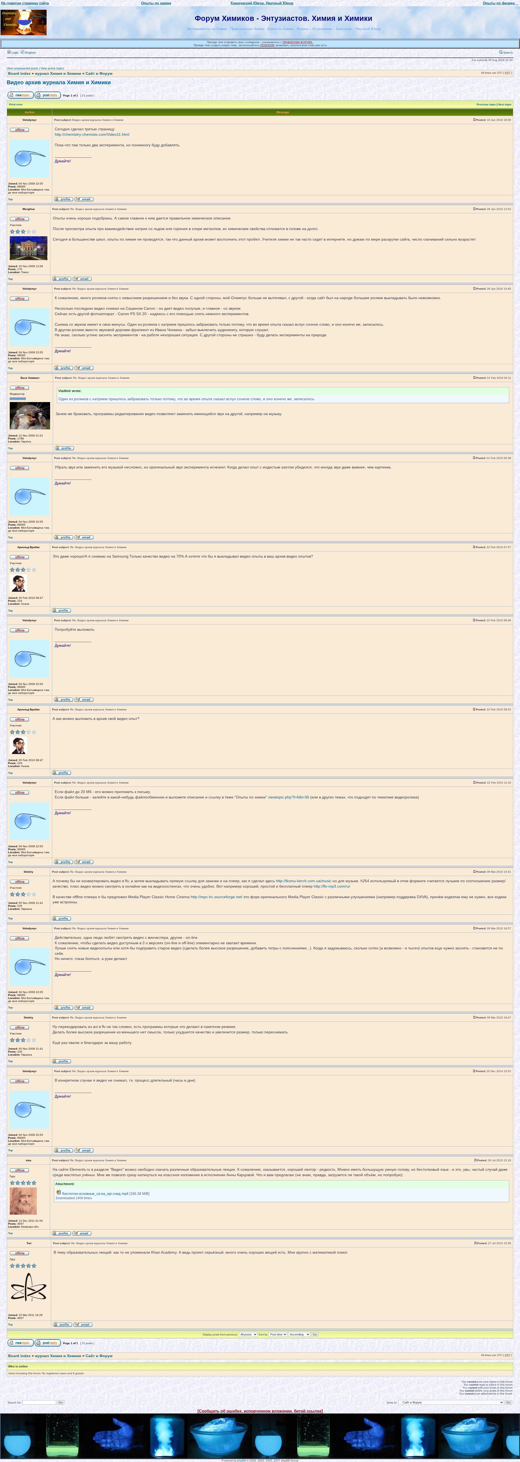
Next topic (505, 104)
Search (507, 52)
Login (14, 52)
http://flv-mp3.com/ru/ (332, 886)
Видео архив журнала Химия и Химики (59, 82)
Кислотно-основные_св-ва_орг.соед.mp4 (95, 1194)
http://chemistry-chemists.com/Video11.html (92, 134)
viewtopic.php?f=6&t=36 (288, 797)
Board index (19, 73)
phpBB (241, 1460)
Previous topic (486, 104)
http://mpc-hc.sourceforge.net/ (216, 897)
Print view (15, 104)
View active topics (52, 68)
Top (10, 199)
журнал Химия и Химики (58, 73)
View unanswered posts (22, 68)
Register (30, 52)
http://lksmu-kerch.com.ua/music (304, 881)
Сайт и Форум (99, 73)
